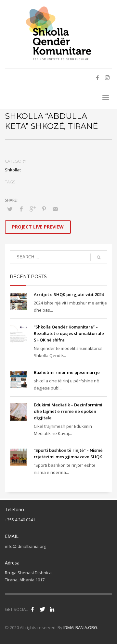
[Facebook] (97, 77)
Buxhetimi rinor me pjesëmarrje (67, 372)
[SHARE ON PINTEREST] (44, 209)
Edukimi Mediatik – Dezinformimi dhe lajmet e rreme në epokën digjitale (68, 411)
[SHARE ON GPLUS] (32, 209)
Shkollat (13, 170)
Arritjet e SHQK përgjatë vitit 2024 (69, 294)
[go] (98, 257)
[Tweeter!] (42, 609)
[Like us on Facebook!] (32, 609)
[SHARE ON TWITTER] (10, 209)
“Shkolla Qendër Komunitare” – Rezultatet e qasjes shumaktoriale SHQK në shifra (69, 333)
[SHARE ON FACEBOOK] (21, 209)
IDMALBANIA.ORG (80, 627)
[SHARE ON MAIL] (55, 209)
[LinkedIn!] (52, 609)
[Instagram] (107, 77)
